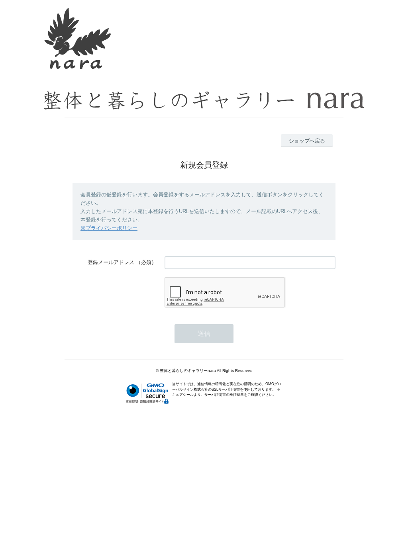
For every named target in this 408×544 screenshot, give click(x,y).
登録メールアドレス (111, 262)
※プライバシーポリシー (108, 228)
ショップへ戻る (307, 141)
